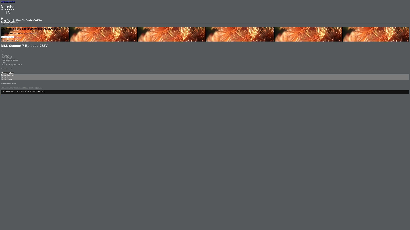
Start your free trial (7, 37)
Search (10, 20)
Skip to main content (8, 2)
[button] (2, 18)
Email (12, 73)
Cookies (18, 91)
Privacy (12, 91)
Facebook (4, 73)
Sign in (40, 20)
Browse (4, 20)
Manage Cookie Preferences (30, 91)
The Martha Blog (19, 20)
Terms (7, 91)
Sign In (15, 22)
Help (3, 91)
